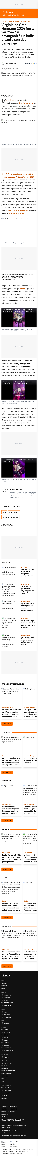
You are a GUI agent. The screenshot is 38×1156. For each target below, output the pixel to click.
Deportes (4, 1076)
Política (4, 1065)
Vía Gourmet (5, 1093)
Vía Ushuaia (5, 1057)
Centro (3, 992)
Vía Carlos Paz (6, 995)
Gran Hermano (23, 22)
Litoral (3, 1027)
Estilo (3, 1078)
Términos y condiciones (9, 1106)
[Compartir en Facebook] (3, 95)
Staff (3, 1116)
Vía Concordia (6, 1048)
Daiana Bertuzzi (11, 63)
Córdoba (4, 983)
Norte (3, 1009)
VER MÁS (6, 724)
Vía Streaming (6, 1090)
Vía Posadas (5, 1030)
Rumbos (4, 1098)
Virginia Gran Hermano (10, 517)
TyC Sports (22, 1151)
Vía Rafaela (5, 1042)
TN (10, 1149)
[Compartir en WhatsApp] (7, 95)
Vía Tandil (4, 1000)
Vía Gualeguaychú (7, 1050)
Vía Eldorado (5, 1032)
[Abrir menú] (35, 12)
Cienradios (13, 1151)
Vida (2, 1081)
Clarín (5, 1149)
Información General (8, 1071)
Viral (4, 512)
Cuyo (3, 1020)
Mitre (24, 1149)
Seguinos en (28, 63)
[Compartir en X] (11, 95)
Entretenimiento (8, 22)
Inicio (3, 980)
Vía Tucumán (5, 1014)
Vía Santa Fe (5, 1040)
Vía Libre (4, 1095)
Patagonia (4, 1054)
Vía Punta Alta (6, 1005)
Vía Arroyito (5, 997)
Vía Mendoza (5, 1023)
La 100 (31, 1149)
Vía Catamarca (6, 1017)
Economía (4, 1068)
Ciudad (5, 1151)
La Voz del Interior (9, 1153)
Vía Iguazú (4, 1035)
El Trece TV (16, 1149)
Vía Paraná (5, 1045)
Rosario (4, 986)
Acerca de (4, 1114)
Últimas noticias (6, 1063)
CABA (3, 988)
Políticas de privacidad (9, 1109)
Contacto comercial (8, 1111)
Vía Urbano (5, 1088)
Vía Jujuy (4, 1012)
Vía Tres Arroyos (7, 1003)
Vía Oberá (4, 1037)
